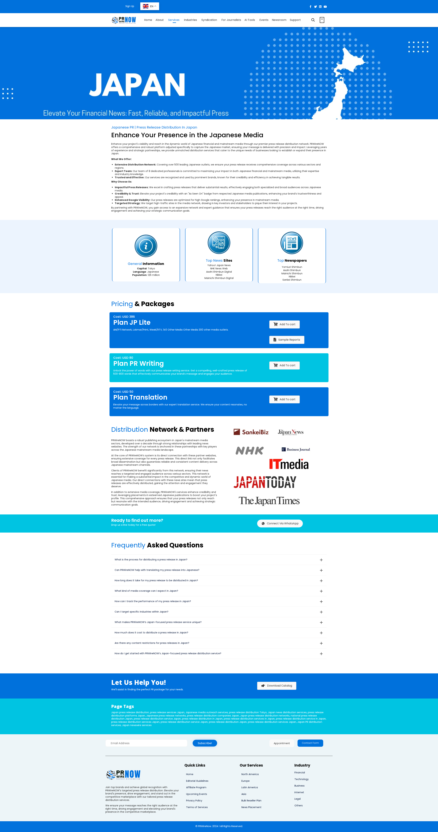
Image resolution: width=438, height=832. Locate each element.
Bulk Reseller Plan (251, 800)
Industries (190, 20)
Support (295, 20)
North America (250, 774)
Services (173, 20)
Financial (299, 772)
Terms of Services (197, 807)
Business (299, 785)
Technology (301, 779)
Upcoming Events (196, 794)
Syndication (209, 20)
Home (148, 20)
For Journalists (231, 20)
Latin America (249, 787)
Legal (297, 799)
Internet (299, 792)
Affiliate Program (196, 787)
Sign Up (129, 6)
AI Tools (249, 20)
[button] (204, 743)
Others (298, 805)
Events (263, 20)
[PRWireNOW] (124, 20)
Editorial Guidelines (197, 781)
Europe (245, 781)
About (160, 20)
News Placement (251, 807)
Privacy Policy (194, 800)
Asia (243, 794)
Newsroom (279, 20)
